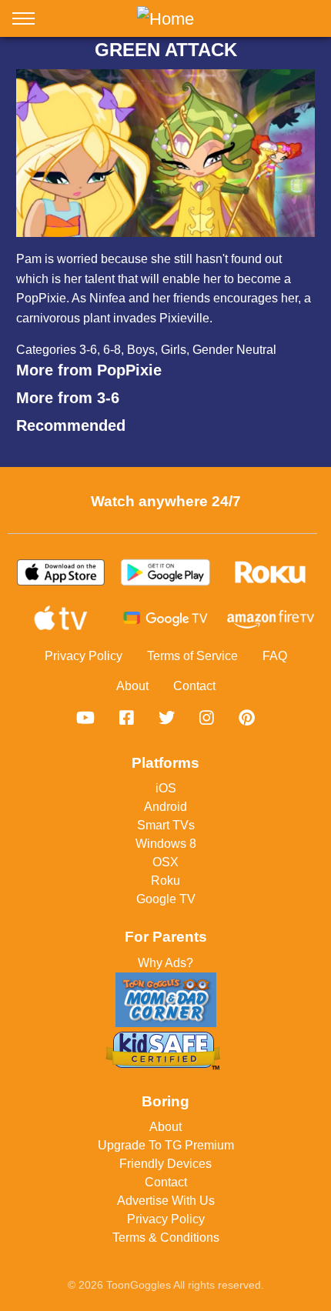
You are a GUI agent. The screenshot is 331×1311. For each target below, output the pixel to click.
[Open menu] (23, 21)
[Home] (165, 18)
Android (165, 806)
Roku (165, 880)
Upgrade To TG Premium (166, 1145)
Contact (194, 685)
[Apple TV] (61, 618)
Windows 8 (165, 843)
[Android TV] (165, 618)
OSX (165, 862)
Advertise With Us (166, 1200)
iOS (165, 788)
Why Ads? (165, 962)
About (132, 685)
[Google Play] (165, 572)
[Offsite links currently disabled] (85, 718)
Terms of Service (192, 655)
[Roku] (270, 572)
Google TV (166, 899)
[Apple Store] (61, 572)
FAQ (274, 655)
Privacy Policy (83, 655)
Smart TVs (166, 825)
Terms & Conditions (165, 1237)
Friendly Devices (165, 1163)
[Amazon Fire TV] (270, 618)
